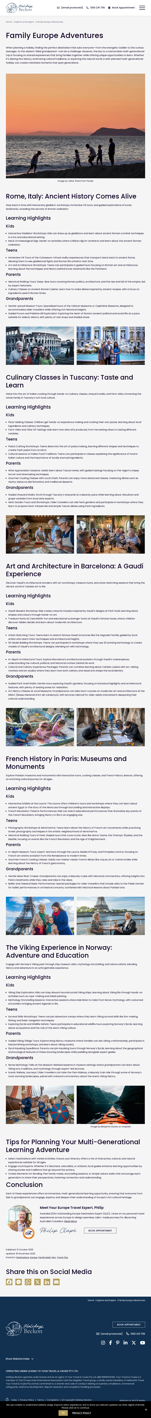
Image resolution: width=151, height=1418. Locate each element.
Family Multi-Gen (47, 1257)
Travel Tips (62, 1257)
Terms (40, 1399)
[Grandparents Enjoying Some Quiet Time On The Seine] (111, 916)
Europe (33, 1257)
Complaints (53, 1399)
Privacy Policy (27, 1399)
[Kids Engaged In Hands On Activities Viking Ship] (40, 1105)
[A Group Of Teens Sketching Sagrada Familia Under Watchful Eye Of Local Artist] (111, 727)
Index (14, 1399)
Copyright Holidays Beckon (78, 1399)
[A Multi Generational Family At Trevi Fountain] (111, 346)
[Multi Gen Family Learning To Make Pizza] (40, 534)
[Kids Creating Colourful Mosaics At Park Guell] (40, 727)
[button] (141, 8)
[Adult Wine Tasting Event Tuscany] (111, 534)
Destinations (22, 1257)
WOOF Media (138, 1400)
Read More (70, 1221)
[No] (146, 1411)
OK (63, 1413)
